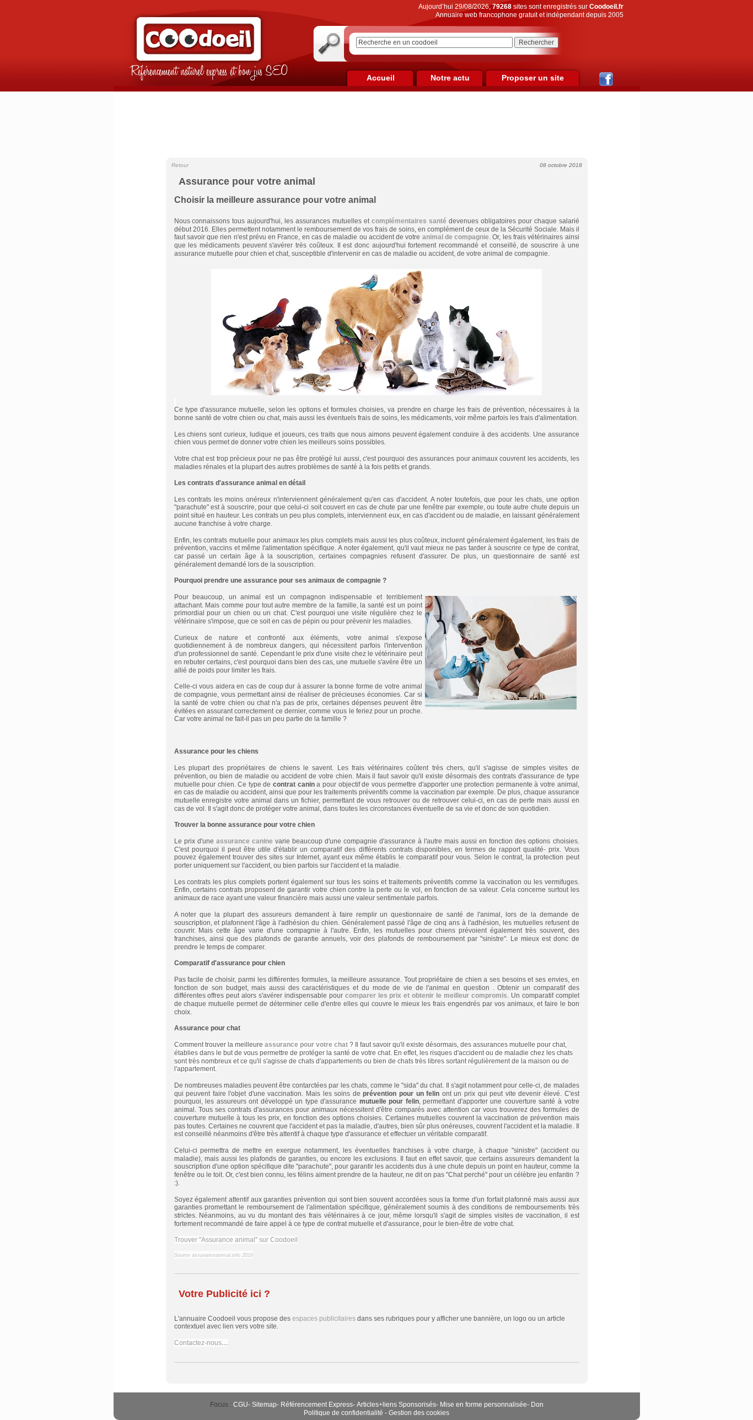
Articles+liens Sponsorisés (396, 1404)
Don (537, 1404)
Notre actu (450, 77)
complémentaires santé (409, 221)
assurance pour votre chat (306, 1044)
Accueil (381, 77)
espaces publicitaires (324, 1318)
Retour (180, 165)
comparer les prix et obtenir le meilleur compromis (426, 995)
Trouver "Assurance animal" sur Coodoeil (236, 1240)
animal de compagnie (456, 237)
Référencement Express (317, 1404)
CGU (240, 1404)
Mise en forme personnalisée (483, 1404)
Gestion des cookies (419, 1413)
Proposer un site (533, 77)
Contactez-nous (198, 1343)
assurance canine (244, 841)
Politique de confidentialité (343, 1413)
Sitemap (264, 1404)
